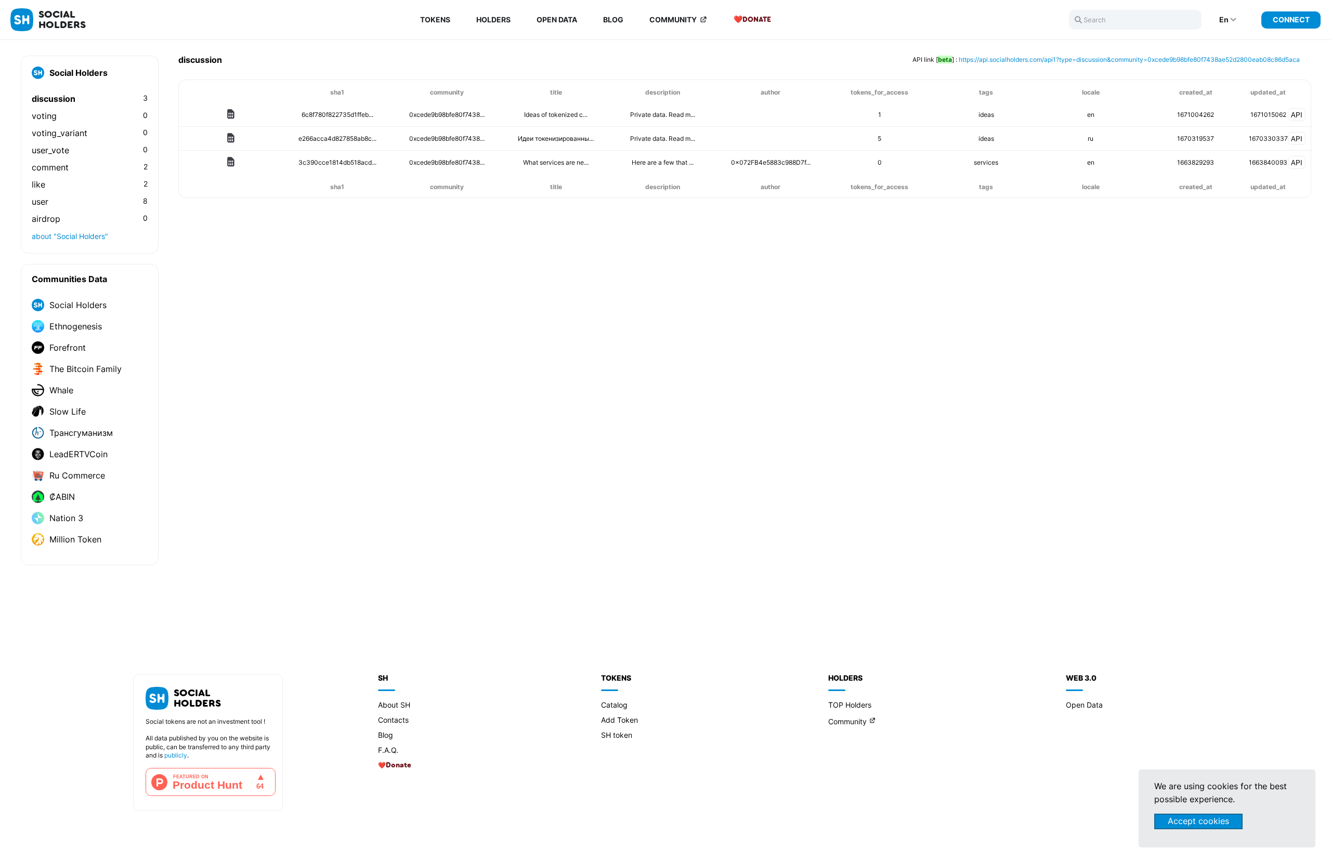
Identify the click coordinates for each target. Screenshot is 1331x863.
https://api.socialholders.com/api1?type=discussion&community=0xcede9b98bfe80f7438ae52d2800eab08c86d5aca (1129, 59)
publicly (175, 755)
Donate (756, 19)
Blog (613, 19)
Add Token (619, 719)
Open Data (557, 19)
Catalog (614, 704)
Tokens (435, 19)
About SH (394, 704)
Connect (1291, 19)
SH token (616, 735)
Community (673, 19)
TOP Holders (849, 704)
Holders (493, 19)
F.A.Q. (388, 750)
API (1296, 115)
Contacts (393, 719)
